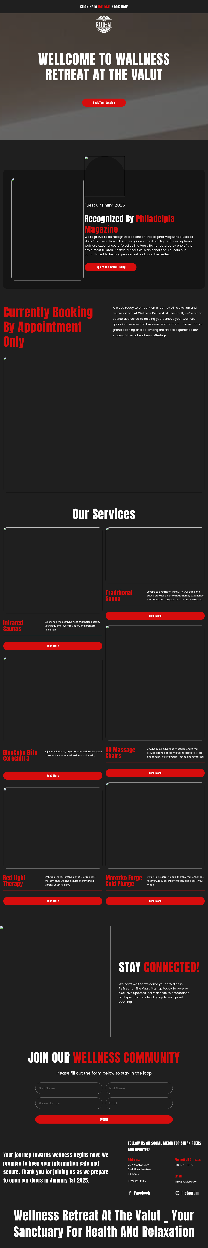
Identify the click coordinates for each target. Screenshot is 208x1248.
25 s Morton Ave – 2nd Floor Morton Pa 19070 (140, 1169)
